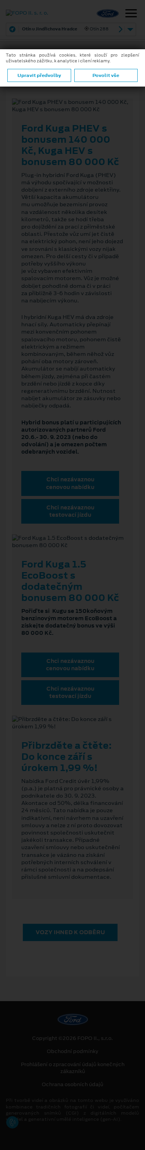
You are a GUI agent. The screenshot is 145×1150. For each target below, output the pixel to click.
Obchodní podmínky (72, 1051)
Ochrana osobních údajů (72, 1084)
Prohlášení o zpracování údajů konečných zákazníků (73, 1068)
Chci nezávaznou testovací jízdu (70, 511)
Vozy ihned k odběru (70, 932)
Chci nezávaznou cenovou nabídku (70, 483)
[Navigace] (131, 14)
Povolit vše (105, 75)
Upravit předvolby (39, 75)
